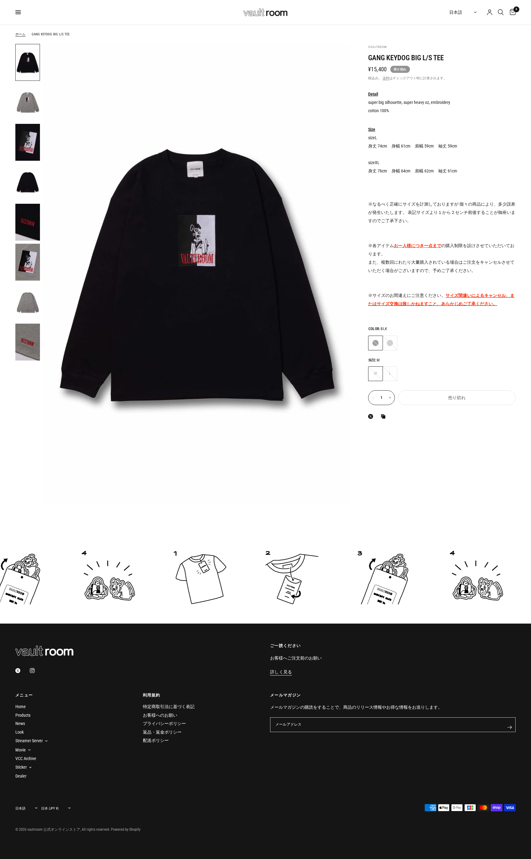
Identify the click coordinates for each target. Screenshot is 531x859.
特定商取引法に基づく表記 (169, 706)
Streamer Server (29, 740)
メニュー (24, 695)
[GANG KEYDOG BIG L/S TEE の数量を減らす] (373, 398)
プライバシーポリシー (164, 723)
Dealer (20, 776)
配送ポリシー (156, 740)
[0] (511, 12)
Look (19, 732)
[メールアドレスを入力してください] (509, 727)
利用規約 (151, 695)
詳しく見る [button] (281, 672)
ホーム (20, 34)
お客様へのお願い (160, 715)
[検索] (501, 12)
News (20, 723)
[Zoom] (337, 57)
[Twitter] (22, 670)
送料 (386, 78)
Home (20, 706)
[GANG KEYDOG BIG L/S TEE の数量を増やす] (390, 398)
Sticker (21, 767)
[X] (372, 416)
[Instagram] (36, 670)
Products (22, 715)
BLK (375, 342)
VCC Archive (25, 758)
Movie (20, 749)
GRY (390, 342)
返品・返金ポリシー (162, 732)
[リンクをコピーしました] (384, 416)
